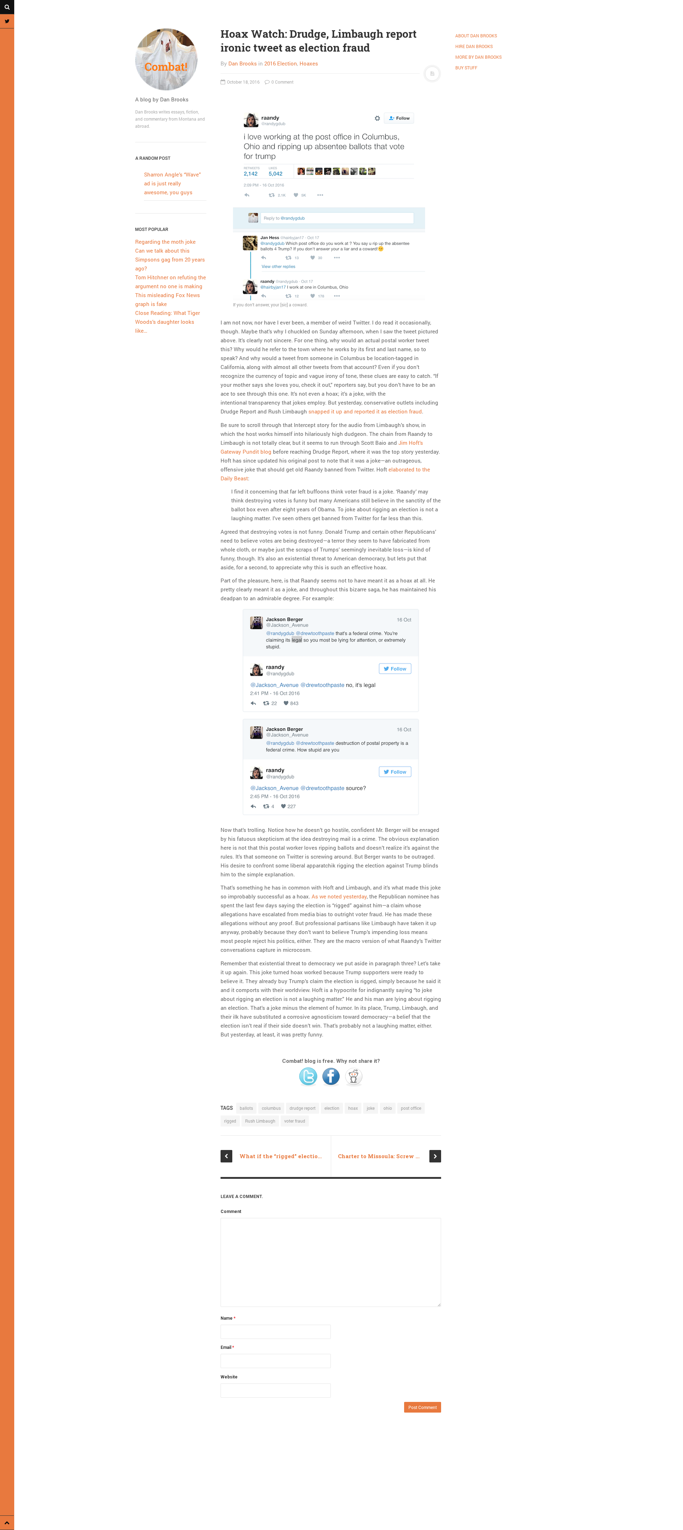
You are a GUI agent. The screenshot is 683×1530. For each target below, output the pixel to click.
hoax (353, 1108)
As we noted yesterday (339, 896)
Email (227, 1347)
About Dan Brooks (476, 35)
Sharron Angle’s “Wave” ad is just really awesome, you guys (172, 183)
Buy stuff (466, 67)
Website (229, 1377)
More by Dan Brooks (478, 57)
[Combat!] (170, 59)
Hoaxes (309, 63)
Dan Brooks (242, 63)
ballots (246, 1108)
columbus (271, 1108)
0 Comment (281, 82)
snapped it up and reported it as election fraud (365, 411)
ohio (387, 1108)
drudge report (303, 1108)
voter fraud (294, 1121)
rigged (230, 1121)
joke (371, 1108)
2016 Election (280, 63)
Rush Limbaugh (260, 1121)
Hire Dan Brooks (474, 46)
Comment (231, 1211)
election (331, 1108)
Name (228, 1318)
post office (411, 1108)
